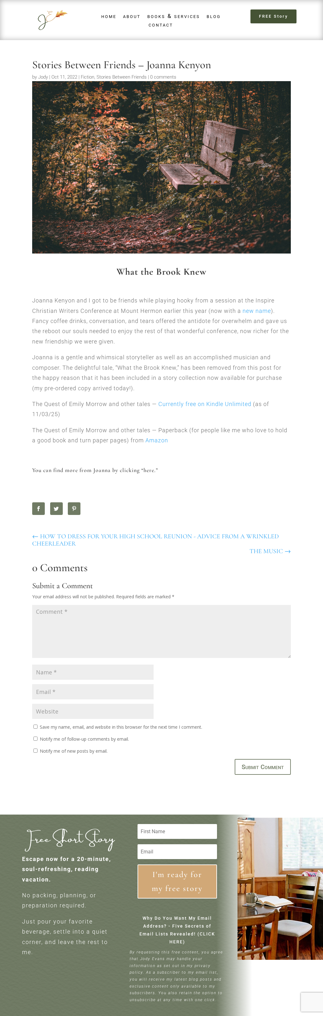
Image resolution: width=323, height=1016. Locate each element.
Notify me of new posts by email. (74, 751)
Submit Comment (263, 767)
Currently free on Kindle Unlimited (204, 404)
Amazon (156, 440)
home (108, 16)
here (149, 470)
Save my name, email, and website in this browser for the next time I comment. (121, 727)
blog (214, 16)
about (132, 16)
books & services (173, 16)
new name (257, 311)
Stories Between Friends (122, 77)
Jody (43, 77)
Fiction (87, 77)
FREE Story (273, 16)
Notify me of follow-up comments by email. (84, 739)
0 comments (163, 77)
